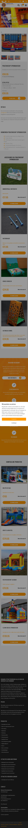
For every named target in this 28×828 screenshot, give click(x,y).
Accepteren (14, 419)
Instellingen (14, 423)
